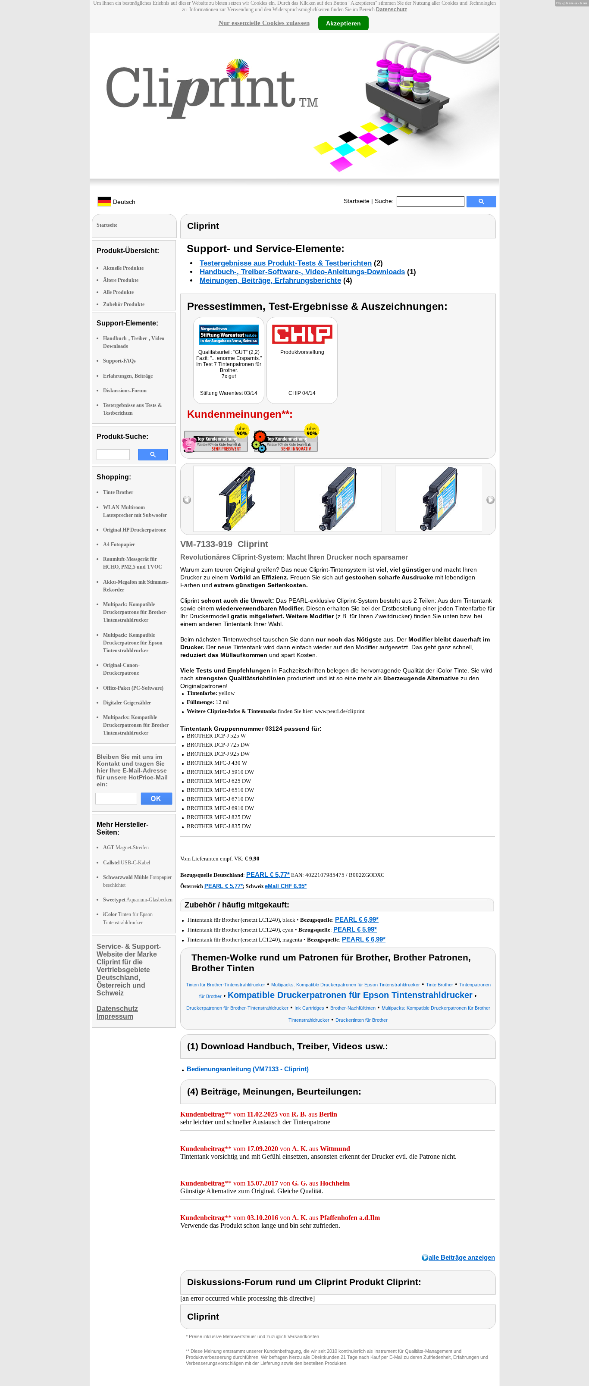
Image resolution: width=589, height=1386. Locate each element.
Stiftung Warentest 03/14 (228, 393)
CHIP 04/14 (302, 393)
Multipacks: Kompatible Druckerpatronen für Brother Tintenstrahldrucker (136, 725)
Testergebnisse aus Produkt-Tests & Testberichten (286, 263)
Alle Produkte (118, 292)
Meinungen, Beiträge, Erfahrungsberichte (270, 280)
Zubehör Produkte (123, 304)
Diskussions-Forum (125, 391)
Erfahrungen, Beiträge (128, 376)
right (490, 500)
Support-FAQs (119, 361)
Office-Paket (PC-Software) (133, 688)
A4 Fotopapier (119, 544)
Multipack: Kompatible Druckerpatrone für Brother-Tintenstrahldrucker (135, 612)
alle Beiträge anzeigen (462, 1257)
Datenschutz (391, 9)
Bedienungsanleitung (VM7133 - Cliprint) (248, 1069)
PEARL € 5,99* (355, 929)
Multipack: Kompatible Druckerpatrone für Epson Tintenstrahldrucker (133, 643)
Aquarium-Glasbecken (137, 900)
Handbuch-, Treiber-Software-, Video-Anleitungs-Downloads (302, 272)
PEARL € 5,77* (268, 874)
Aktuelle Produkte (123, 268)
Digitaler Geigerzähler (127, 703)
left (187, 500)
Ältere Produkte (120, 280)
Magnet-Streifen (126, 848)
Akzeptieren (343, 22)
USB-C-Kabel (126, 863)
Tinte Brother (118, 492)
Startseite (357, 200)
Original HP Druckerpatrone (134, 530)
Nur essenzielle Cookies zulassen (264, 22)
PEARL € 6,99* (357, 919)
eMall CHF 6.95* (286, 886)
